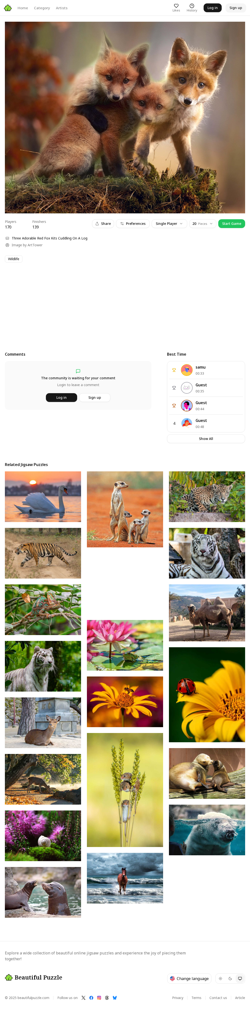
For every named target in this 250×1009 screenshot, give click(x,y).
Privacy (177, 997)
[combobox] (202, 223)
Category (42, 7)
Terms (196, 997)
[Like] (13, 30)
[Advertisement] (125, 302)
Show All (206, 438)
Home (23, 7)
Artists (62, 7)
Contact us (218, 997)
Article (240, 997)
